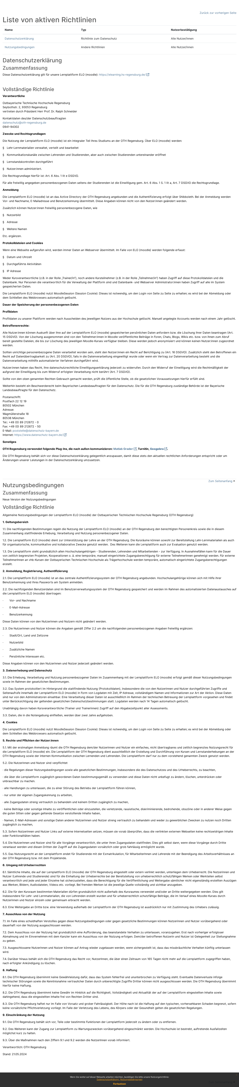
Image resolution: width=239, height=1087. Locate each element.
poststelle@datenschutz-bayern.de (36, 430)
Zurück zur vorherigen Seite (218, 13)
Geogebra (157, 449)
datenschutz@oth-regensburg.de (24, 122)
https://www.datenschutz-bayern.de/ (38, 435)
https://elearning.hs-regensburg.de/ (122, 74)
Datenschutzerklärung (108, 1079)
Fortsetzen (119, 1083)
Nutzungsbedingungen (131, 1079)
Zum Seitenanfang (220, 481)
